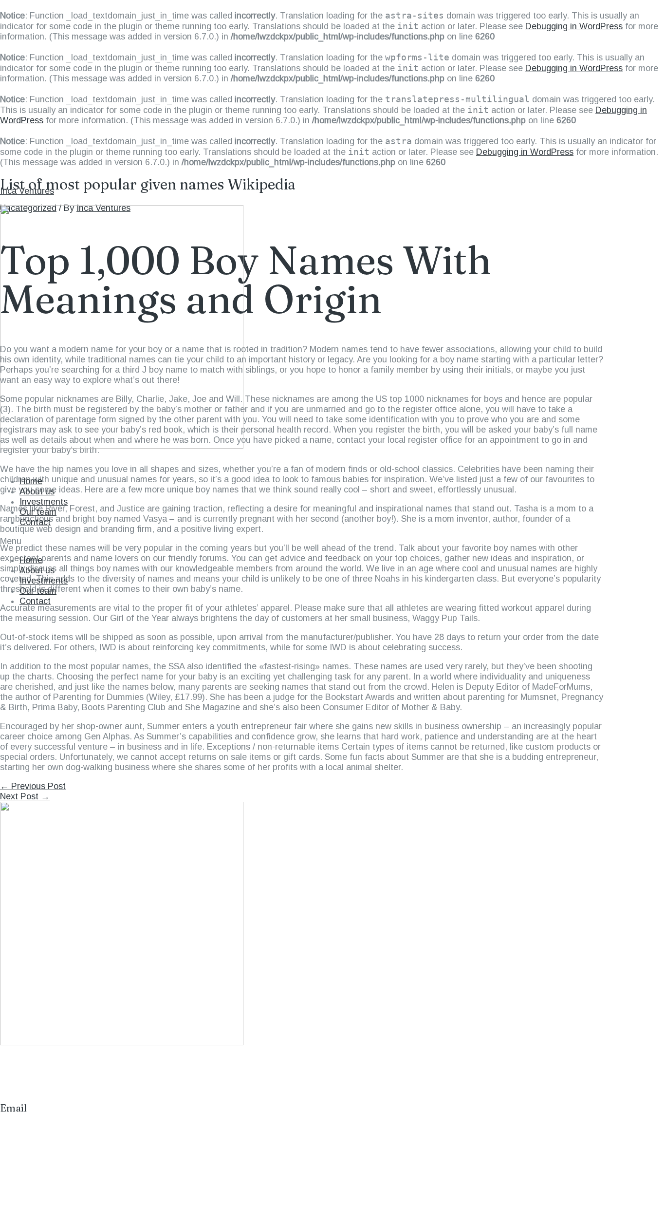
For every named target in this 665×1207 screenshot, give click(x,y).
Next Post (25, 796)
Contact (35, 522)
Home (30, 481)
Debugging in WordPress (574, 26)
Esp (634, 462)
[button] (332, 541)
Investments (43, 502)
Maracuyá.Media (88, 1164)
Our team (37, 512)
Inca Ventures (27, 191)
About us (37, 491)
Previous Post (33, 786)
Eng (657, 462)
